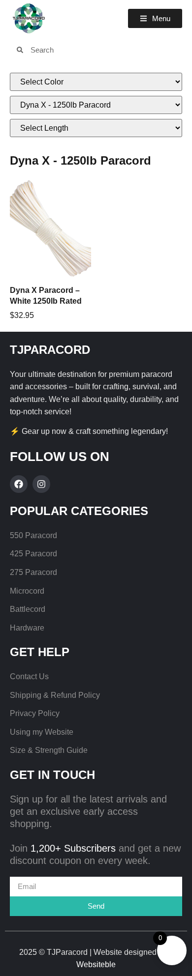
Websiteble (96, 964)
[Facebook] (19, 484)
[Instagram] (41, 484)
